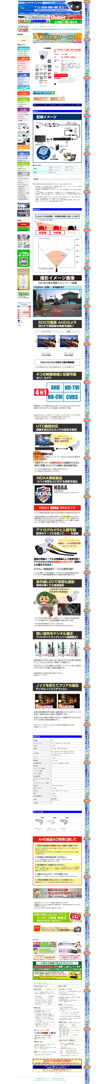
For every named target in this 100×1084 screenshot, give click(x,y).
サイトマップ (57, 1072)
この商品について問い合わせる (68, 80)
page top (79, 934)
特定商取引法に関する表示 (58, 1078)
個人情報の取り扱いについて (42, 1078)
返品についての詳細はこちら (68, 78)
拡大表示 (44, 85)
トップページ (35, 26)
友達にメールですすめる (67, 81)
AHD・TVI (43, 26)
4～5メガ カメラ (52, 26)
